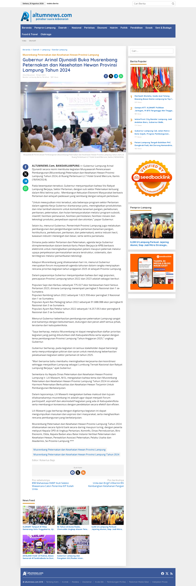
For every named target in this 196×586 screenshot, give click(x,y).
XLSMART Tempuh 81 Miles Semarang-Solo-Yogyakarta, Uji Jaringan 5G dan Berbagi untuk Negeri (38, 528)
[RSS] (83, 472)
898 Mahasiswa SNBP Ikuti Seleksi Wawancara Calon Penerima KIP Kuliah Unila (53, 485)
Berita (39, 77)
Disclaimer (87, 582)
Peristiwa (45, 77)
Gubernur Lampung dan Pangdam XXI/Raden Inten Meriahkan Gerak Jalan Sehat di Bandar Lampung (72, 557)
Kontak (65, 582)
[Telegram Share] (116, 76)
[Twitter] (78, 472)
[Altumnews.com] (46, 15)
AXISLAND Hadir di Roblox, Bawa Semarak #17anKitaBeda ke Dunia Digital (39, 557)
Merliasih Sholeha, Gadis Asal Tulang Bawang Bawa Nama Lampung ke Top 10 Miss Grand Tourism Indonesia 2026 (154, 98)
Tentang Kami (52, 582)
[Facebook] (72, 472)
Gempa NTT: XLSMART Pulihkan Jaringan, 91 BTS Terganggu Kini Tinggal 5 (154, 109)
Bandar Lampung (29, 77)
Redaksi (75, 582)
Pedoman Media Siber (139, 582)
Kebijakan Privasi (159, 582)
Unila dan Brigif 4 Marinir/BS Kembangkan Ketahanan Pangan (106, 483)
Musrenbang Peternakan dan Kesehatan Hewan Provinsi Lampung (61, 54)
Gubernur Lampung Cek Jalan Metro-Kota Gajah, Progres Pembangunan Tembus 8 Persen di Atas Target (152, 132)
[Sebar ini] (106, 76)
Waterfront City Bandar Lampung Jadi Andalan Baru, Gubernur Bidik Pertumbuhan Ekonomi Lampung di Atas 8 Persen (154, 121)
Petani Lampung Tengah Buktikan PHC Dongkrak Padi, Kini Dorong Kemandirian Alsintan (154, 144)
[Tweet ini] (111, 76)
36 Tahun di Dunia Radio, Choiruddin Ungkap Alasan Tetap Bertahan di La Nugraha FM (72, 528)
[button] (173, 3)
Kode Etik (99, 582)
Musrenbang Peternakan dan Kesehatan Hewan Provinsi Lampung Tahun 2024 (76, 454)
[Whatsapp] (121, 76)
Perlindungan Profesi (116, 582)
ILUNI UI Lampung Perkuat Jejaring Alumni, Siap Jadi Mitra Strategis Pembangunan (107, 528)
